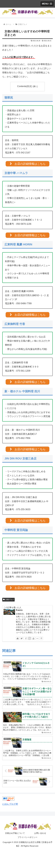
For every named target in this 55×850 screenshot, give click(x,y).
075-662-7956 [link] (23, 438)
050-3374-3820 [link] (24, 577)
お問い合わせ (40, 833)
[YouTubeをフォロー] (33, 638)
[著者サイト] (17, 638)
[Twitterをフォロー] (21, 638)
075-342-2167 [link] (23, 152)
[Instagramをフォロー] (29, 638)
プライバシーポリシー (27, 837)
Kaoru (19, 610)
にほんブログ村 (10, 804)
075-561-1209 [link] (23, 371)
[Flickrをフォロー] (37, 638)
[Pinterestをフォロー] (41, 638)
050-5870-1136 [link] (23, 224)
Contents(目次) (24, 86)
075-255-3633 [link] (23, 509)
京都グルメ (9, 600)
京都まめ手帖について (15, 833)
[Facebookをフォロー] (25, 638)
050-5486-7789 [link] (24, 303)
